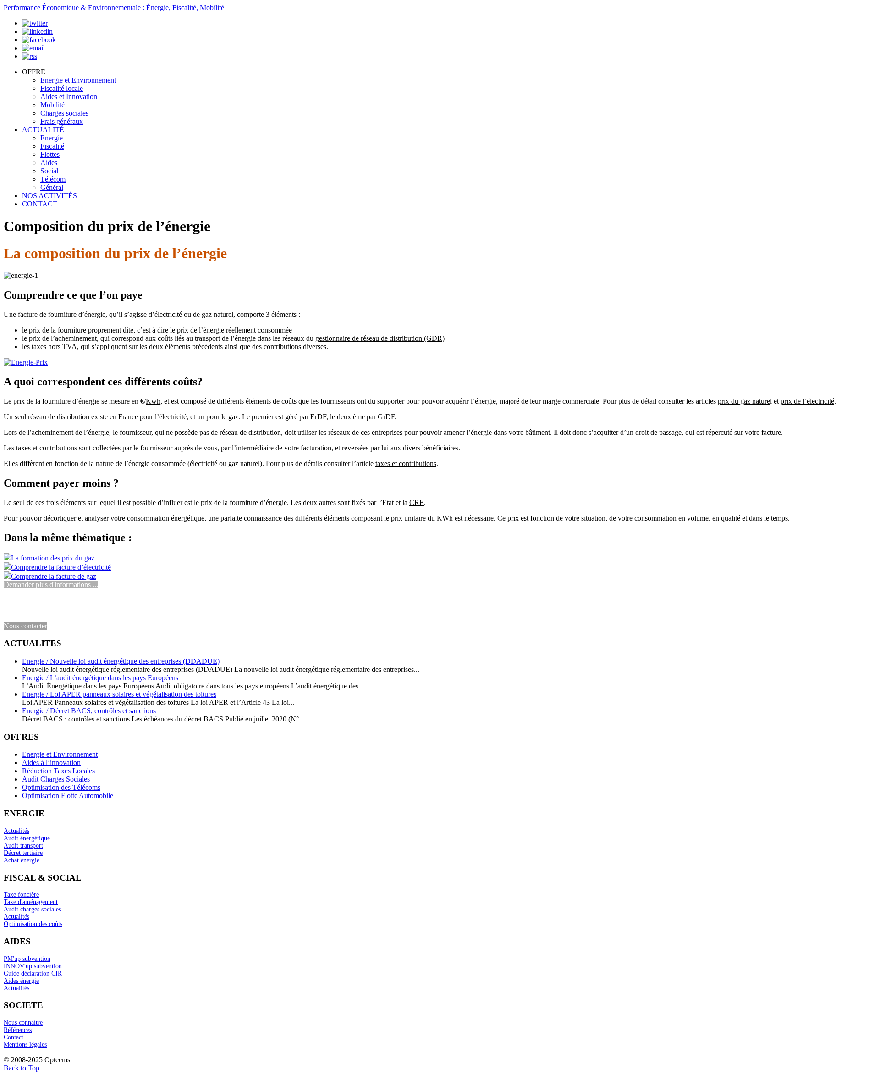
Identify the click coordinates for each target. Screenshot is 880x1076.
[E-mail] (33, 48)
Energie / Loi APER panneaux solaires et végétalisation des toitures (119, 694)
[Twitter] (35, 23)
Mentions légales (25, 1044)
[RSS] (29, 56)
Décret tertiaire (23, 852)
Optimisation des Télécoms (61, 787)
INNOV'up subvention (33, 966)
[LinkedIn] (37, 31)
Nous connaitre (23, 1022)
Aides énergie (21, 980)
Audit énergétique (27, 838)
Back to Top (21, 1068)
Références (18, 1029)
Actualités (16, 830)
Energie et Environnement (60, 754)
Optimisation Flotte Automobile (67, 795)
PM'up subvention (27, 958)
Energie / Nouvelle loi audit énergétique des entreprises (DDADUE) (121, 661)
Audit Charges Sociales (56, 779)
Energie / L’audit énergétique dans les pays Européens (100, 678)
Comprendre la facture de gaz (53, 576)
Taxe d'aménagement (31, 902)
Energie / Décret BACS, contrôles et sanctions (89, 711)
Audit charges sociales (32, 909)
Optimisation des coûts (33, 924)
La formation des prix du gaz (52, 558)
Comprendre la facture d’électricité (61, 567)
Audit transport (23, 845)
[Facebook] (39, 40)
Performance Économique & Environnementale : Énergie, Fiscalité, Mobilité (114, 7)
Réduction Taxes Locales (58, 771)
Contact (13, 1037)
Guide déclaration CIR (33, 973)
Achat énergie (21, 860)
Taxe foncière (21, 894)
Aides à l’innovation (51, 762)
